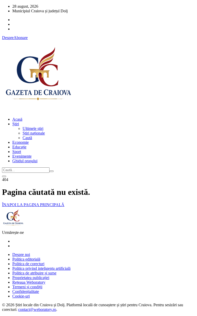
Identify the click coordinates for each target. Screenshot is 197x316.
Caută (27, 138)
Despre (8, 37)
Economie (20, 142)
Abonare (21, 37)
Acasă (17, 119)
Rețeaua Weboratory (28, 282)
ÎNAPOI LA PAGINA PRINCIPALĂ (33, 205)
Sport (16, 151)
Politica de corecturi (28, 264)
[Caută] (52, 171)
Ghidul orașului (24, 161)
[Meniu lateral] (4, 176)
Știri (15, 124)
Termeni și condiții (27, 287)
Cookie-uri (21, 296)
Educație (19, 147)
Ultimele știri (33, 128)
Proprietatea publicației (30, 277)
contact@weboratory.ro (37, 309)
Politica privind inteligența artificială (41, 268)
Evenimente (22, 156)
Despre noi (21, 254)
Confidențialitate (25, 291)
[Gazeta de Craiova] (38, 110)
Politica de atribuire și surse (34, 273)
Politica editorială (26, 259)
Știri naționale (34, 133)
